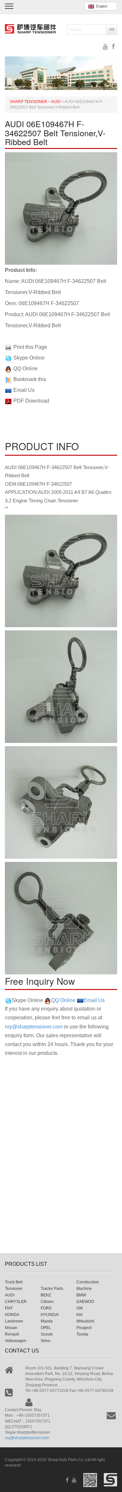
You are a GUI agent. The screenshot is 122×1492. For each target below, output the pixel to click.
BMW (81, 1295)
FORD (46, 1308)
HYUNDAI (50, 1314)
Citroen (47, 1301)
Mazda (47, 1321)
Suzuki (47, 1334)
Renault (12, 1334)
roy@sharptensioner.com (33, 1026)
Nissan (11, 1327)
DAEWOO (85, 1301)
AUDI (9, 1295)
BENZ (46, 1295)
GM (79, 1308)
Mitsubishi (85, 1321)
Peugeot (83, 1327)
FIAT (9, 1308)
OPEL (46, 1327)
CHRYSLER (16, 1301)
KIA (79, 1314)
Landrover (14, 1321)
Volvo (45, 1340)
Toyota (82, 1334)
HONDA (12, 1314)
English (100, 6)
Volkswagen (15, 1340)
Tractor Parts (52, 1288)
